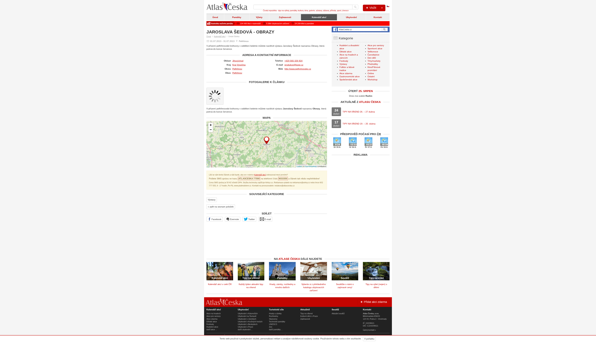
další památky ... (275, 329)
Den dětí (372, 58)
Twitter (251, 219)
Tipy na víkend (306, 313)
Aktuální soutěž (338, 313)
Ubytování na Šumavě (247, 316)
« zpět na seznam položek (221, 206)
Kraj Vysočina (239, 65)
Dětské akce (345, 51)
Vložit (372, 7)
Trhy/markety (374, 61)
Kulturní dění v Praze (309, 316)
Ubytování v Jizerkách (247, 319)
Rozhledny (273, 316)
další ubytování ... (245, 329)
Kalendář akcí (319, 17)
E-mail (267, 219)
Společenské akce (348, 79)
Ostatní (371, 76)
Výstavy (211, 199)
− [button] (211, 130)
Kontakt (378, 17)
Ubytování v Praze (245, 327)
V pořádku (369, 338)
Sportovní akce (375, 48)
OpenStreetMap (311, 166)
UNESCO (273, 324)
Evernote (234, 219)
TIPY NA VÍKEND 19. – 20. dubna (359, 123)
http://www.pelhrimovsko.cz (297, 69)
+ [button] (211, 125)
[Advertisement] (360, 180)
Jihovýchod (237, 61)
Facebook (216, 219)
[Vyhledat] (355, 7)
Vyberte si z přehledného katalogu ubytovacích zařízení (313, 287)
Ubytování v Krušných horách (250, 322)
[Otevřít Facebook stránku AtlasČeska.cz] (361, 29)
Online (371, 73)
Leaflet (299, 166)
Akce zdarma (345, 73)
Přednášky (373, 64)
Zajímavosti (285, 17)
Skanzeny (273, 319)
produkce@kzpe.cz (293, 65)
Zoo (270, 327)
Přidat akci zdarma (375, 301)
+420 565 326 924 (293, 61)
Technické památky (277, 322)
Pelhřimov (237, 69)
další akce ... (211, 329)
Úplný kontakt (368, 330)
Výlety (259, 17)
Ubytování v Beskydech (247, 324)
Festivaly (343, 61)
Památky (236, 17)
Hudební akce (212, 327)
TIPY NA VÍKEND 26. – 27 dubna (359, 111)
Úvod (215, 17)
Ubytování (351, 17)
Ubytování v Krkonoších (248, 313)
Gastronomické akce (349, 76)
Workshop (372, 79)
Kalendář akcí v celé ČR (220, 284)
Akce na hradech (213, 313)
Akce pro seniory (376, 45)
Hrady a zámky (275, 313)
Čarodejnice (373, 54)
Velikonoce (373, 51)
